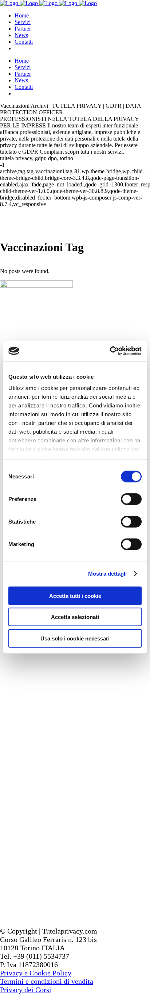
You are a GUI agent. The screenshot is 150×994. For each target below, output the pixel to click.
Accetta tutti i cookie (75, 595)
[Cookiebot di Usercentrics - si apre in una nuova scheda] (110, 351)
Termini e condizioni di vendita (46, 981)
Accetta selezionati (75, 617)
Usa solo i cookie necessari (75, 638)
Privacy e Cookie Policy (35, 973)
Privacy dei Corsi (25, 990)
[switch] (131, 499)
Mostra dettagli (107, 574)
